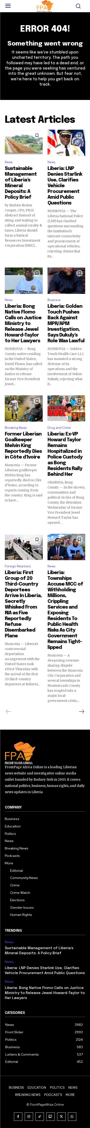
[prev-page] (8, 711)
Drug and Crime (59, 428)
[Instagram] (29, 1116)
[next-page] (81, 711)
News (8, 162)
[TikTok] (40, 1116)
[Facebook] (18, 1116)
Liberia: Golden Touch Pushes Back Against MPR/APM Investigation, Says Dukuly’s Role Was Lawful (66, 323)
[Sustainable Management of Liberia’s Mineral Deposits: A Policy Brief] (24, 143)
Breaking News (16, 428)
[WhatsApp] (72, 1116)
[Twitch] (50, 1116)
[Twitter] (61, 1116)
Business (54, 300)
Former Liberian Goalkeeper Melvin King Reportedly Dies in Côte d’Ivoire (23, 446)
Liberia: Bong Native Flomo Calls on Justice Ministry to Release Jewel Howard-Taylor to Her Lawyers (23, 323)
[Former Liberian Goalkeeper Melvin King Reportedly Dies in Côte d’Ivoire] (24, 408)
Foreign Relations (18, 566)
